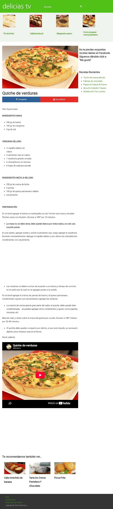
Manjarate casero (64, 33)
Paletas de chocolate (93, 81)
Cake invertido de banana (13, 479)
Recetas (47, 7)
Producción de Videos (14, 503)
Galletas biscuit (36, 33)
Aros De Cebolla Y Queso (94, 88)
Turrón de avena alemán (94, 77)
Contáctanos (10, 500)
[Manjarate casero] (62, 21)
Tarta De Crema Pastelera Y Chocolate (37, 481)
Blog (7, 497)
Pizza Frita (59, 477)
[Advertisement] (55, 126)
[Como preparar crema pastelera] (89, 21)
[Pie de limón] (9, 21)
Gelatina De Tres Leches (94, 91)
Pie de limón (9, 33)
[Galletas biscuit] (35, 21)
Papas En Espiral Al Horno (95, 84)
